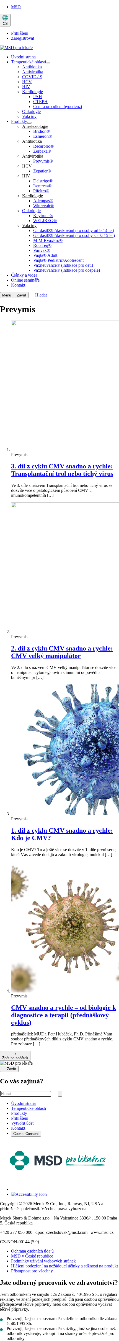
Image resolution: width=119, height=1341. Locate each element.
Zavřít (11, 1069)
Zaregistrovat (22, 38)
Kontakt (18, 1128)
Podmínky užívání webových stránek (43, 1261)
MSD (16, 6)
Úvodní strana (23, 1103)
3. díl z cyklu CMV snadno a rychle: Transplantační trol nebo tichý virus (62, 470)
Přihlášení (19, 33)
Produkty (19, 1113)
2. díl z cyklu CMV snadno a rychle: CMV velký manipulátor (62, 652)
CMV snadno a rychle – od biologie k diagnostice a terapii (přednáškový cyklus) (63, 1015)
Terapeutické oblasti (28, 1108)
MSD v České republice (32, 1256)
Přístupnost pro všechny (32, 1271)
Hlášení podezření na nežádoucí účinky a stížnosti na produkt (64, 1266)
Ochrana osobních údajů (32, 1251)
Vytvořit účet (22, 1123)
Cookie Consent (26, 1134)
